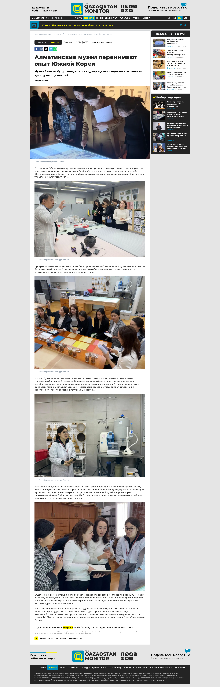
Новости (52, 667)
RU (179, 18)
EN (185, 18)
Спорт (104, 667)
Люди (62, 667)
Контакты (180, 667)
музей (42, 638)
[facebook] (36, 49)
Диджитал (72, 667)
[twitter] (46, 49)
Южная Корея (75, 638)
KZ (174, 18)
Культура (85, 667)
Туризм (95, 667)
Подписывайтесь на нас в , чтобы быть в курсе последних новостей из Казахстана (83, 627)
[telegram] (51, 49)
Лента (43, 667)
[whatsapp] (55, 49)
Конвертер (115, 667)
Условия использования (136, 667)
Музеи (63, 638)
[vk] (41, 49)
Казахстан (53, 638)
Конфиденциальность (161, 667)
